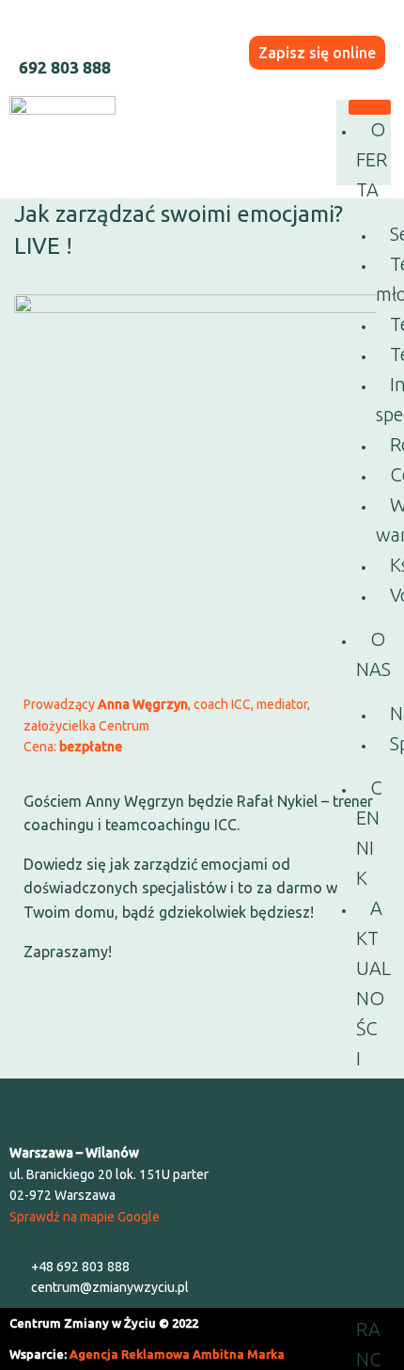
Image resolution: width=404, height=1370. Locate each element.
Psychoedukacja (373, 1179)
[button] (202, 1106)
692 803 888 (65, 67)
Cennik (369, 833)
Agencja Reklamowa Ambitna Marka (177, 1354)
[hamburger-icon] (370, 107)
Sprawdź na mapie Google (84, 1216)
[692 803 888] (32, 32)
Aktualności (373, 983)
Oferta (371, 159)
